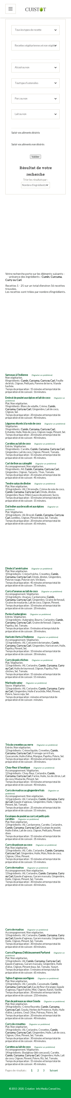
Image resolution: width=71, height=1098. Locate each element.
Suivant (54, 1070)
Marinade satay (13, 682)
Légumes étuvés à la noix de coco (23, 423)
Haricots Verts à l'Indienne (19, 636)
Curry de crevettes (15, 1024)
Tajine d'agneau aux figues (19, 978)
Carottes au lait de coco (18, 443)
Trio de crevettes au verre (19, 744)
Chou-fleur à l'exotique (17, 767)
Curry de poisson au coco (18, 844)
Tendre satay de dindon (18, 483)
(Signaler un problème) (42, 375)
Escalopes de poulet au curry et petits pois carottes (27, 817)
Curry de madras (14, 867)
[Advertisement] (35, 232)
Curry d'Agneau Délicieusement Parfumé (27, 952)
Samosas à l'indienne (16, 374)
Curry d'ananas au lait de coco (21, 591)
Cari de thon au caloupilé (18, 463)
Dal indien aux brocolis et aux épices (24, 506)
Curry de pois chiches (16, 659)
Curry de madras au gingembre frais (24, 790)
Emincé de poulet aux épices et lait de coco (27, 397)
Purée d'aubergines (15, 614)
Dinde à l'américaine (16, 568)
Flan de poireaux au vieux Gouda (22, 1001)
